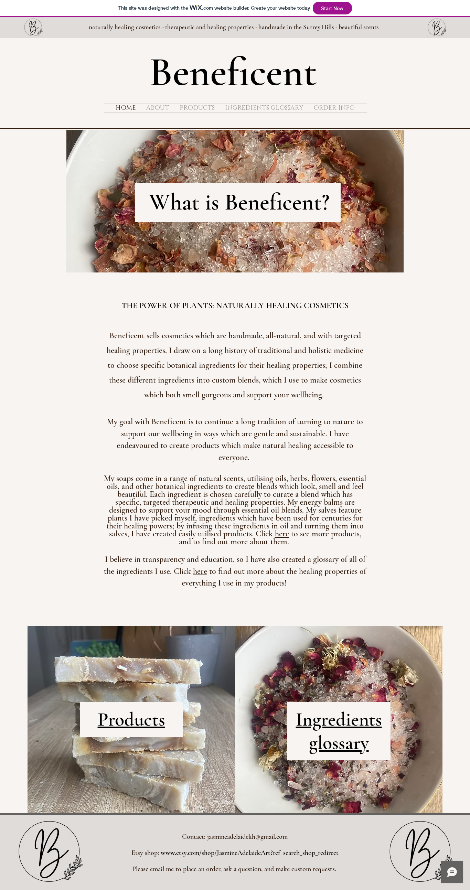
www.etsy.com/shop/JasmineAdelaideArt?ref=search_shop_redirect (250, 853)
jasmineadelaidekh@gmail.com (247, 837)
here (282, 534)
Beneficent (233, 72)
